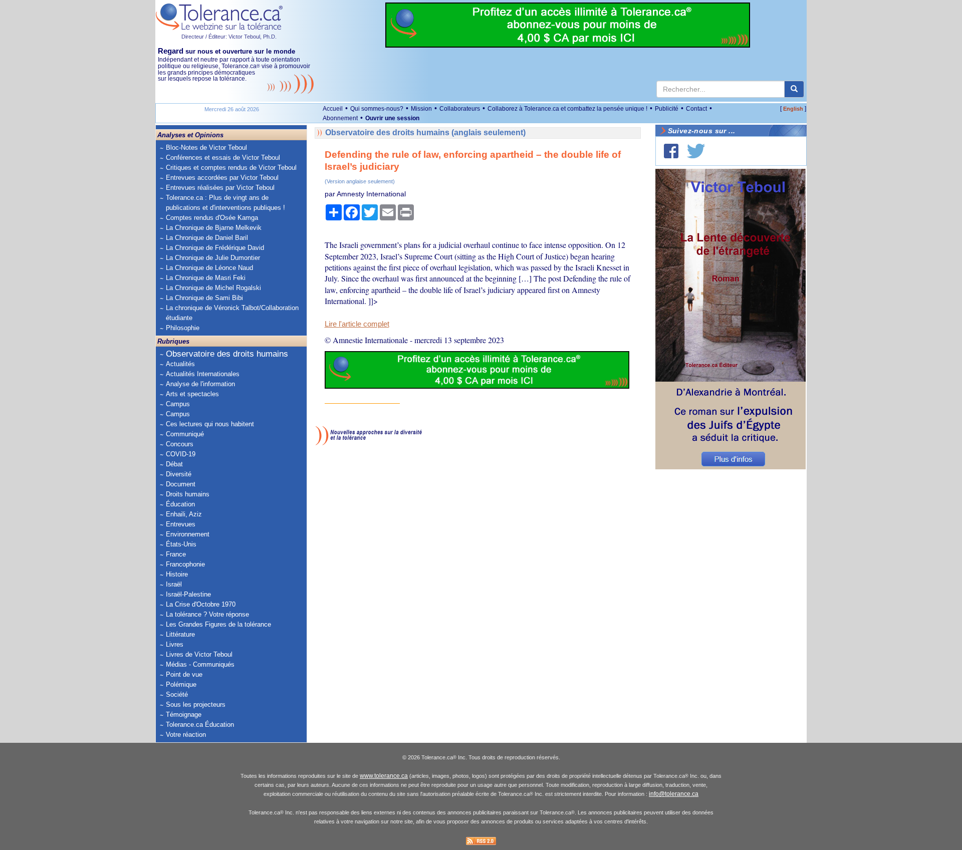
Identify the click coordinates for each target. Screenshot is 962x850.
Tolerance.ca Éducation (200, 724)
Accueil (333, 108)
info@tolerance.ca (673, 793)
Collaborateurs (459, 108)
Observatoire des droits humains (227, 354)
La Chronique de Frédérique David (215, 247)
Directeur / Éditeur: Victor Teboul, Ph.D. (229, 37)
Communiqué (185, 434)
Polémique (181, 684)
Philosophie (182, 328)
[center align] (794, 89)
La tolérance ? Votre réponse (207, 614)
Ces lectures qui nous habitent (210, 424)
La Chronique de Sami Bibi (204, 298)
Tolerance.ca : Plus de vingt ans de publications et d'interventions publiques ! (225, 202)
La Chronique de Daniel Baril (207, 237)
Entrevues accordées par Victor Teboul (222, 177)
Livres (174, 644)
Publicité (666, 108)
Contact (696, 108)
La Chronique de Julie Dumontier (213, 257)
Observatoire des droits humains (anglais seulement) (425, 132)
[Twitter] (696, 151)
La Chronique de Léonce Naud (209, 267)
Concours (179, 444)
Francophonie (185, 564)
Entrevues (180, 524)
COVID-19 (180, 454)
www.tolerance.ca (384, 775)
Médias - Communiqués (200, 664)
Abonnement (340, 118)
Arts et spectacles (192, 394)
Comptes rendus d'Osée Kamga (212, 217)
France (176, 554)
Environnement (187, 534)
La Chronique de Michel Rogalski (213, 288)
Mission (421, 108)
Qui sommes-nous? (376, 108)
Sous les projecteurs (195, 704)
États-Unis (181, 544)
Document (180, 484)
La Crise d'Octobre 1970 (200, 604)
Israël (174, 584)
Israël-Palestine (188, 594)
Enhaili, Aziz (184, 514)
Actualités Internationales (202, 374)
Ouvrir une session (392, 118)
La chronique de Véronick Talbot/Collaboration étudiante (232, 313)
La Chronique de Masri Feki (206, 277)
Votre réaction (186, 734)
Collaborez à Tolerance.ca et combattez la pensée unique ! (567, 108)
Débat (174, 464)
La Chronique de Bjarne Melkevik (214, 227)
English (793, 109)
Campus (178, 404)
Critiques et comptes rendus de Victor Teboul (231, 167)
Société (177, 694)
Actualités (180, 364)
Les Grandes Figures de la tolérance (218, 624)
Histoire (177, 574)
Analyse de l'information (200, 384)
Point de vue (184, 674)
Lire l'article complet (357, 324)
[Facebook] (671, 151)
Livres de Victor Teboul (199, 654)
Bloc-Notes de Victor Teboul (206, 147)
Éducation (180, 504)
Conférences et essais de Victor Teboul (223, 157)
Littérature (180, 634)
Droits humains (187, 494)
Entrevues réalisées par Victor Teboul (220, 187)
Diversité (178, 474)
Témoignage (183, 714)
